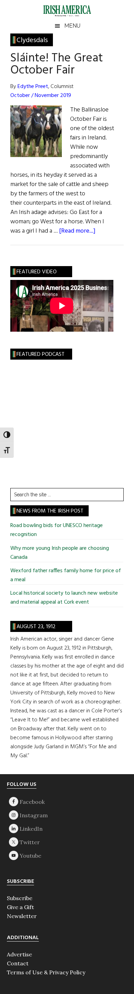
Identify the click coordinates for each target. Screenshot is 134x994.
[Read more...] (77, 231)
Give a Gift (20, 907)
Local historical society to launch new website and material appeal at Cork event (64, 598)
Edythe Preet (33, 86)
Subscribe (19, 898)
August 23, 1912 (36, 626)
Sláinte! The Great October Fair (56, 64)
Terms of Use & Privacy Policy (46, 972)
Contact (18, 963)
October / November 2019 (40, 95)
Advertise (19, 954)
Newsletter (22, 916)
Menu (72, 25)
